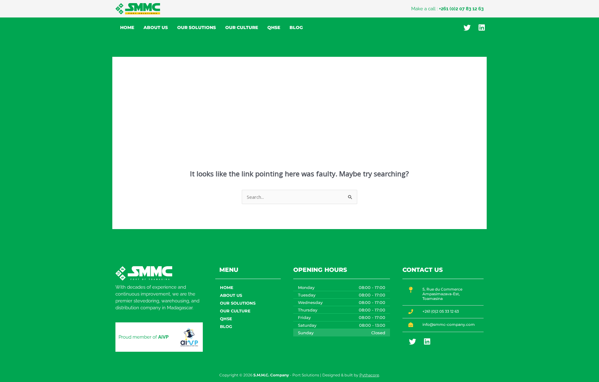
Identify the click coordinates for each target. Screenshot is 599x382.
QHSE (273, 27)
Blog (296, 27)
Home (127, 27)
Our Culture (241, 27)
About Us (156, 27)
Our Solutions (196, 27)
